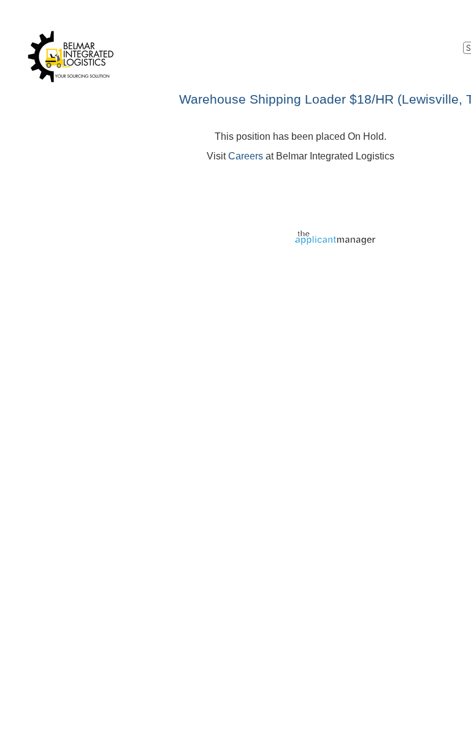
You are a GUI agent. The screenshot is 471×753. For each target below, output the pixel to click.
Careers (245, 156)
